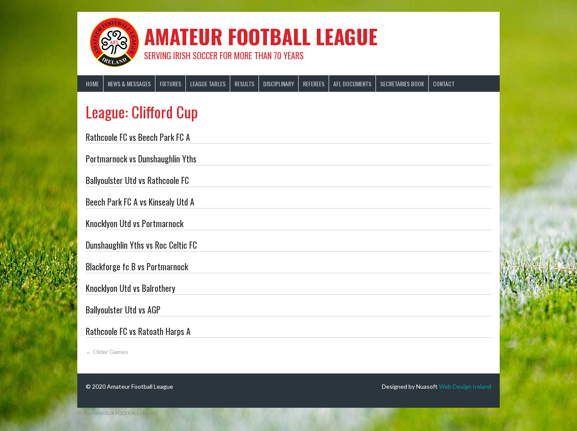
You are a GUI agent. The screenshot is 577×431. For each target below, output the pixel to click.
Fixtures (170, 83)
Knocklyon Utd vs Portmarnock (134, 223)
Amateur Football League (261, 36)
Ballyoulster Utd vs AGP (123, 309)
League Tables (208, 83)
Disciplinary (278, 83)
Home (92, 83)
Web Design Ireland (465, 386)
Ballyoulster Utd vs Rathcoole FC (137, 180)
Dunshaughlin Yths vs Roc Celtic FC (141, 245)
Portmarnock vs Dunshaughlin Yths (141, 158)
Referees (313, 83)
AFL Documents (352, 83)
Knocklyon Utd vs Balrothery (130, 288)
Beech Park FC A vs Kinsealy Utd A (140, 201)
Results (244, 83)
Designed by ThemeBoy (471, 413)
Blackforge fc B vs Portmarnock (137, 266)
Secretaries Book (402, 83)
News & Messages (129, 83)
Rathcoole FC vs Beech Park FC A (138, 137)
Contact (444, 83)
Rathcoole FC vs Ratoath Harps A (138, 331)
